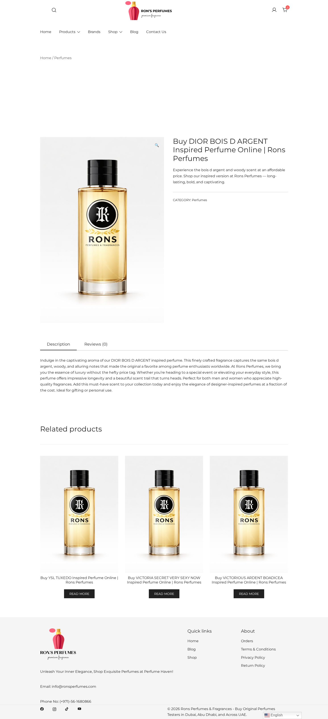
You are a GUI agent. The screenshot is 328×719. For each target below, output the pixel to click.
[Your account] (274, 10)
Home (45, 32)
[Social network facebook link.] (42, 709)
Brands (94, 32)
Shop (113, 32)
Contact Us (156, 32)
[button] (157, 145)
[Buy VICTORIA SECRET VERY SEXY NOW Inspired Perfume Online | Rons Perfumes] (164, 514)
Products (67, 32)
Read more (79, 594)
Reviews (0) (96, 344)
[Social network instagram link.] (54, 709)
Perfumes (63, 58)
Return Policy (253, 665)
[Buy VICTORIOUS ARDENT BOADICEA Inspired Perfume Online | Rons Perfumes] (249, 514)
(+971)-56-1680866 (75, 701)
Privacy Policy (253, 657)
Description (58, 344)
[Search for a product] (54, 10)
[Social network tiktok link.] (67, 709)
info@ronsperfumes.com (74, 686)
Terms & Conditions (258, 649)
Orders (247, 641)
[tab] (58, 344)
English (276, 715)
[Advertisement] (164, 99)
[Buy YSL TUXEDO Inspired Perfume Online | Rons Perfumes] (79, 514)
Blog (134, 32)
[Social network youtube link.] (79, 709)
